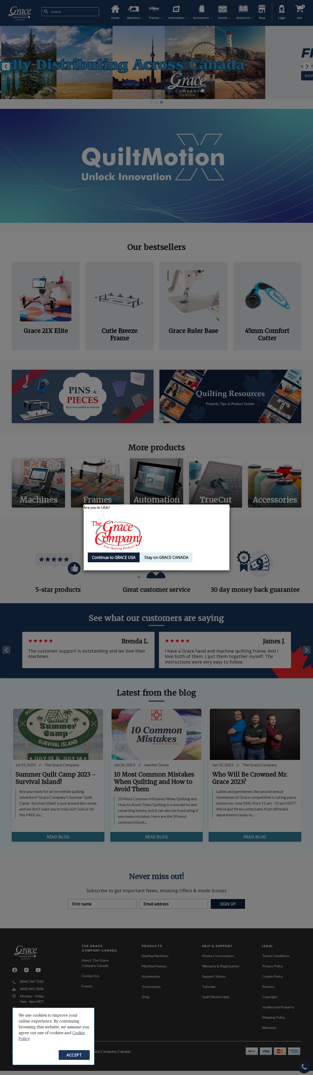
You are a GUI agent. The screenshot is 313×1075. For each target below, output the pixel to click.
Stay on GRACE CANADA (166, 557)
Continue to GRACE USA (113, 557)
